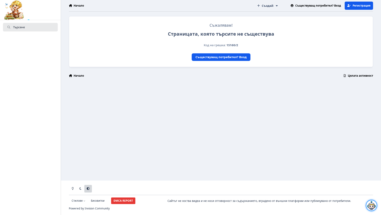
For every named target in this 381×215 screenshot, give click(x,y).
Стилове (78, 200)
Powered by (89, 208)
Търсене (19, 27)
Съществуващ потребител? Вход (221, 57)
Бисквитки (98, 200)
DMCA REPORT (123, 200)
